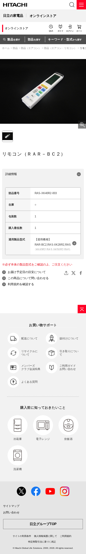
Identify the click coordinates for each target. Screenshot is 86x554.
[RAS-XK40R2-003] (7, 136)
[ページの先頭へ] (82, 309)
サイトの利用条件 (22, 536)
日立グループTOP (43, 524)
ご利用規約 (65, 536)
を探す (13, 39)
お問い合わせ (11, 512)
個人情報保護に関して (45, 536)
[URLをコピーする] (66, 273)
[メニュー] (81, 4)
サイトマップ (11, 506)
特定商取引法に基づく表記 (42, 541)
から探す (65, 39)
